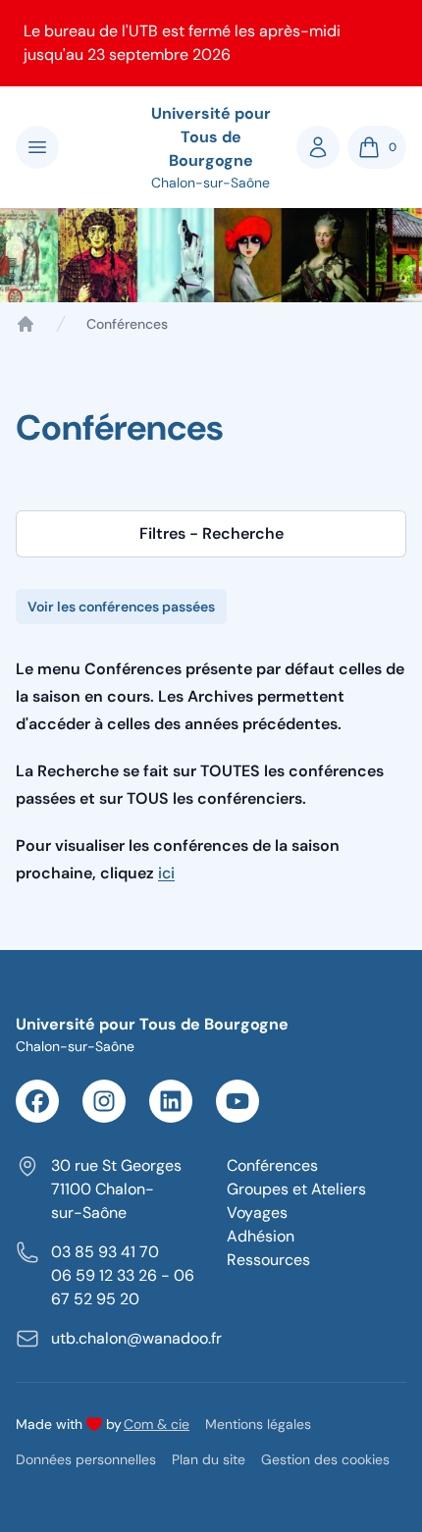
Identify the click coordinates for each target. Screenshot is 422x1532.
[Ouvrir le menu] (37, 147)
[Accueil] (25, 324)
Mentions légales (258, 1424)
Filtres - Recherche (211, 533)
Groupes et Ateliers (296, 1189)
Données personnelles (86, 1459)
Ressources (268, 1259)
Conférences (272, 1165)
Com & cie (156, 1423)
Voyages (257, 1212)
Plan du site (208, 1459)
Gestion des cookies (325, 1459)
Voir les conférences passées (121, 606)
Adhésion (260, 1236)
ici (166, 873)
